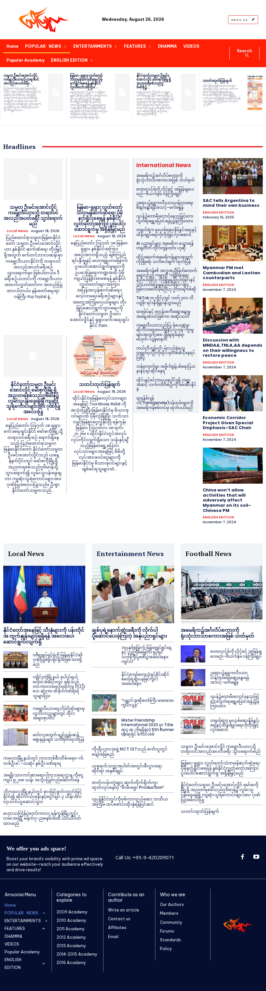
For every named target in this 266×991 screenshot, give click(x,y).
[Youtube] (256, 857)
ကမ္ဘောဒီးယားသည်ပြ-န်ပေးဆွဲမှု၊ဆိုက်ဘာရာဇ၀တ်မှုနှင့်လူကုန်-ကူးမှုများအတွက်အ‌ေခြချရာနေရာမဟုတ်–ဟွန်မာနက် (165, 332)
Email (113, 936)
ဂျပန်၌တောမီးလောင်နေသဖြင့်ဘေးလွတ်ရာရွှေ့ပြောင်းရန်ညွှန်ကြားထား (164, 218)
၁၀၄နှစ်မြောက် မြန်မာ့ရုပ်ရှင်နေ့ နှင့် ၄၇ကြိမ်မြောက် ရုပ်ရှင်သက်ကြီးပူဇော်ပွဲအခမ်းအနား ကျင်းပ (146, 654)
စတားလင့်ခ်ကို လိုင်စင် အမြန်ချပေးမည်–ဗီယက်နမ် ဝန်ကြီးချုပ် (165, 191)
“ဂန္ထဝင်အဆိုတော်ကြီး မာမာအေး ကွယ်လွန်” (147, 703)
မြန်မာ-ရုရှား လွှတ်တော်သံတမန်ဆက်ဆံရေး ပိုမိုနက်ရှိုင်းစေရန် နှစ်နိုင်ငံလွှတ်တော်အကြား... (86, 81)
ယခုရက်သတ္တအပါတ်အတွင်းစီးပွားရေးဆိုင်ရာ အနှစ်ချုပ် (127, 768)
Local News (17, 231)
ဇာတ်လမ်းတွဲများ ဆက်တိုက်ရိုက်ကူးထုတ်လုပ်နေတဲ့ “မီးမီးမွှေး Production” (128, 785)
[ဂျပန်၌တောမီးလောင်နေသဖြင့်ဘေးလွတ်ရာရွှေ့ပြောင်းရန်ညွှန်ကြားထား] (193, 701)
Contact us (119, 918)
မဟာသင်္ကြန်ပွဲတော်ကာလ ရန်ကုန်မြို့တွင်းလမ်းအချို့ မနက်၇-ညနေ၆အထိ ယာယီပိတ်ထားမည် (42, 818)
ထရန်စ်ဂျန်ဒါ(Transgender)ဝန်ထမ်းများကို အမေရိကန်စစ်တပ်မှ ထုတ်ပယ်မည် (164, 402)
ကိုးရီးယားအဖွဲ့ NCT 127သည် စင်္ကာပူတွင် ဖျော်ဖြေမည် (129, 751)
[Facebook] (242, 857)
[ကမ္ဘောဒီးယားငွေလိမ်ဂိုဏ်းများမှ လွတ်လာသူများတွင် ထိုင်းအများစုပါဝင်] (15, 713)
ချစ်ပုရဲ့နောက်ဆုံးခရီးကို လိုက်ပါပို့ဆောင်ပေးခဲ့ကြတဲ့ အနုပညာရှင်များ (129, 632)
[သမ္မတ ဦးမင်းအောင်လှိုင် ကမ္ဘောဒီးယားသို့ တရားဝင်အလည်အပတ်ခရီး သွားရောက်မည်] (55, 92)
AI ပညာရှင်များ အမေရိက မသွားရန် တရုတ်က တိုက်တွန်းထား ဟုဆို (165, 246)
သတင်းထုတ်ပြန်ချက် (217, 81)
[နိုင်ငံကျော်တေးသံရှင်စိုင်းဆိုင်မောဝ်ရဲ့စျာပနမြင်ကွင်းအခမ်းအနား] (104, 679)
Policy (166, 948)
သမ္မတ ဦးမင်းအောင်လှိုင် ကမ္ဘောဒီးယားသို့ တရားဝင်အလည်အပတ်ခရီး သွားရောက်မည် (33, 215)
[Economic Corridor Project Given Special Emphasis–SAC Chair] (233, 393)
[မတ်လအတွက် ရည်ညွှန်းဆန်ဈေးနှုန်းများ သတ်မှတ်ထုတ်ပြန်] (15, 737)
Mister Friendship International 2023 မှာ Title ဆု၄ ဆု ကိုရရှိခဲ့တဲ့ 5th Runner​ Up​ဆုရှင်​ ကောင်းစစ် (147, 727)
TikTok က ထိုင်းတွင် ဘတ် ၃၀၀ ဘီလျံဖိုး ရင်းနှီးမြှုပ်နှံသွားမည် (164, 300)
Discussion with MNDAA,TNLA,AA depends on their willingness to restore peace (232, 347)
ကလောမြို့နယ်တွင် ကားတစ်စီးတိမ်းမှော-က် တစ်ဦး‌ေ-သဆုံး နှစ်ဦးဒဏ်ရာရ (43, 760)
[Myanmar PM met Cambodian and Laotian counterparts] (233, 243)
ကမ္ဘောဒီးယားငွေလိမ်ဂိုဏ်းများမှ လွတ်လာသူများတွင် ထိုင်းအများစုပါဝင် (59, 713)
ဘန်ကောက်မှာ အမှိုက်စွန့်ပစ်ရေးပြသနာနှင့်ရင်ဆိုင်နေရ (166, 369)
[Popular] (44, 19)
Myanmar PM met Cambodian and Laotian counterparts (231, 273)
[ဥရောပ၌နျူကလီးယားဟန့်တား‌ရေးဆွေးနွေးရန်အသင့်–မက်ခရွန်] (193, 677)
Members (169, 913)
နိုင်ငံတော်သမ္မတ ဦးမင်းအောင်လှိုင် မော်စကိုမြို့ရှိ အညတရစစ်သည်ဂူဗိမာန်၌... (154, 81)
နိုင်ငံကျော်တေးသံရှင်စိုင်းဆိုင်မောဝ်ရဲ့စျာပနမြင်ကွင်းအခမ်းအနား (145, 679)
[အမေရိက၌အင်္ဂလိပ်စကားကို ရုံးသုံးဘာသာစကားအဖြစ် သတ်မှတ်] (222, 594)
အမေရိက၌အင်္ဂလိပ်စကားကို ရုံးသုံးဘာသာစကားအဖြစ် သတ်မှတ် (165, 178)
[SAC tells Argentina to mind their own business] (233, 176)
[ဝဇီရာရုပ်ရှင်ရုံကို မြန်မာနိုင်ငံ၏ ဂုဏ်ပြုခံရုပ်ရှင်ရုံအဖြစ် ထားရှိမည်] (15, 659)
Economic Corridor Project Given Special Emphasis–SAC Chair (228, 423)
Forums (167, 931)
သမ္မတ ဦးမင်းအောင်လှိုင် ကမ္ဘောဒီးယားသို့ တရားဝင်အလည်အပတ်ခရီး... (21, 79)
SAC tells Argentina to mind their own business (231, 203)
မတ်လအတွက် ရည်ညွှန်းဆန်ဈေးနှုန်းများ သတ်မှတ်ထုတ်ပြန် (58, 737)
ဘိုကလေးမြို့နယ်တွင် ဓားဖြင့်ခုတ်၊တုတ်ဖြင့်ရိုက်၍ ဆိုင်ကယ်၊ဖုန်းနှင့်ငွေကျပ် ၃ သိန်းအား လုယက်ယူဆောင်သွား (42, 796)
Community (171, 922)
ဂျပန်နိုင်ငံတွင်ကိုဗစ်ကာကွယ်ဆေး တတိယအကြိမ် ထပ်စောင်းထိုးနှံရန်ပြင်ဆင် (130, 801)
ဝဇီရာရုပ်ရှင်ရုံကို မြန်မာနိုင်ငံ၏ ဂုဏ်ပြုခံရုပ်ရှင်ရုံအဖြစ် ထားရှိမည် (58, 659)
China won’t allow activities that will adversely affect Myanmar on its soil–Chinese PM (227, 500)
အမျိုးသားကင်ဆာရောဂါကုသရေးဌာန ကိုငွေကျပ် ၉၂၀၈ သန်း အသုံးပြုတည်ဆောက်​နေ (43, 777)
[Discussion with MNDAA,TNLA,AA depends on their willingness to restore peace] (233, 316)
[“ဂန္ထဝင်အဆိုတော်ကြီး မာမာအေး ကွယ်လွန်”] (104, 703)
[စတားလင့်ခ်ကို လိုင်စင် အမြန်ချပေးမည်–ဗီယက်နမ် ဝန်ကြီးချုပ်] (193, 654)
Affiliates (117, 927)
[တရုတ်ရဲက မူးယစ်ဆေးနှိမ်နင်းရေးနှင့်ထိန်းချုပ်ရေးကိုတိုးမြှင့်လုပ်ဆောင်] (193, 725)
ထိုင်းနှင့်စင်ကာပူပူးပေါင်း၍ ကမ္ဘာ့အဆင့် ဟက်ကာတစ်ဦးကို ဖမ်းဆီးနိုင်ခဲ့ (166, 384)
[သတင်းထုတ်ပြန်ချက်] (255, 92)
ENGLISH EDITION (218, 212)
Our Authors (172, 904)
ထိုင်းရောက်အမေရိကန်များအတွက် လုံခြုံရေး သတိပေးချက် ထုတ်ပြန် (164, 259)
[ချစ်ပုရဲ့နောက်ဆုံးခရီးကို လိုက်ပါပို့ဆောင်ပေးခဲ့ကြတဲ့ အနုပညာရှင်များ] (133, 594)
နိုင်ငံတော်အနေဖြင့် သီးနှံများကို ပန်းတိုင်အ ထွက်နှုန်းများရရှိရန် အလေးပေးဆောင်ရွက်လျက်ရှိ (43, 635)
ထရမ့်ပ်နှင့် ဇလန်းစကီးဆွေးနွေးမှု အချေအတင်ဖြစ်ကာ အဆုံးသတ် (163, 314)
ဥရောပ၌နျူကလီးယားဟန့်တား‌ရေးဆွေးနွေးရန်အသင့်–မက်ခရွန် (164, 205)
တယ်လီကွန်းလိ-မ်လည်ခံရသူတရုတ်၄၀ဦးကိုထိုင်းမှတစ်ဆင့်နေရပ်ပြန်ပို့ (165, 352)
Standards (170, 939)
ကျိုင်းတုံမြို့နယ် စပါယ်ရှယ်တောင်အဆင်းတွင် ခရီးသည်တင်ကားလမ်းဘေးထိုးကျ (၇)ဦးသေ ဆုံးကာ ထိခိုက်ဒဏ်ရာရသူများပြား (59, 686)
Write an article (123, 910)
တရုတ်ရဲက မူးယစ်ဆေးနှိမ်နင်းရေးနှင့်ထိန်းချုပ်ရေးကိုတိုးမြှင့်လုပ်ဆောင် (166, 232)
